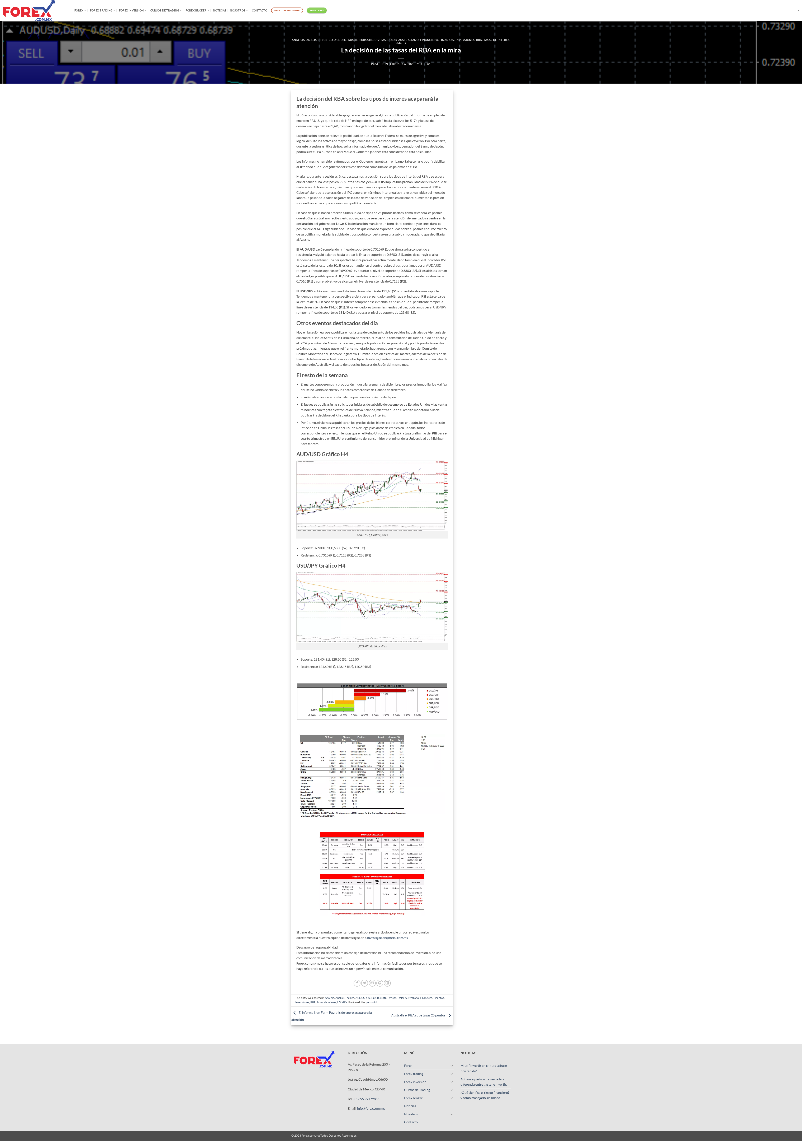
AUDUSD (340, 40)
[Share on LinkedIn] (387, 983)
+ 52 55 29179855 (366, 1099)
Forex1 (425, 64)
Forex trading (101, 10)
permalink (372, 1002)
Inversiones (465, 40)
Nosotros (237, 10)
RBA (479, 40)
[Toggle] (451, 1065)
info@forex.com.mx (371, 1108)
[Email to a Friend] (372, 983)
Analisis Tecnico (319, 40)
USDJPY (401, 43)
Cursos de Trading (164, 10)
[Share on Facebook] (357, 983)
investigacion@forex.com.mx (387, 938)
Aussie (353, 40)
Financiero (429, 40)
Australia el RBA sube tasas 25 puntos (418, 1015)
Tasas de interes (496, 40)
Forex (78, 10)
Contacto (259, 10)
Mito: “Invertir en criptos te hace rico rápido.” (484, 1068)
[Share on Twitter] (364, 983)
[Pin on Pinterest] (379, 983)
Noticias (219, 10)
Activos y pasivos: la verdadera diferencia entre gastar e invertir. (484, 1081)
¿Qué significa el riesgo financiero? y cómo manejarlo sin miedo (485, 1095)
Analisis (298, 40)
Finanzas (447, 40)
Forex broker (196, 10)
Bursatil (366, 40)
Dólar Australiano (403, 40)
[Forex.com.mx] (35, 10)
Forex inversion (131, 10)
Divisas (380, 40)
